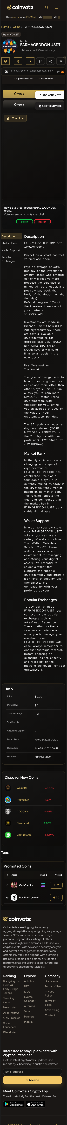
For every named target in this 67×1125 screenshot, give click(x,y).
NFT (26, 986)
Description (9, 236)
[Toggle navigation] (56, 7)
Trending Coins (8, 1000)
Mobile (28, 1021)
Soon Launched (9, 1025)
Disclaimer (51, 981)
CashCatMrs (26, 885)
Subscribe (32, 1080)
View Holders (47, 78)
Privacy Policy (49, 993)
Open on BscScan (24, 78)
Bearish (42, 221)
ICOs (27, 991)
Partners (29, 1016)
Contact (50, 1015)
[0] (61, 61)
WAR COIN (22, 787)
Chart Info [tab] (18, 118)
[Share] (50, 60)
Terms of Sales (50, 1002)
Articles (29, 981)
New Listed (10, 1007)
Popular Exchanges (8, 259)
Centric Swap (24, 834)
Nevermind (23, 823)
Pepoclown (23, 799)
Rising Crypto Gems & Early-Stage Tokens (11, 987)
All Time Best (11, 1012)
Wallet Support (11, 250)
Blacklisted (10, 1032)
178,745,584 (31, 17)
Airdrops (29, 1006)
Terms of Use (53, 986)
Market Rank (9, 243)
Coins (16, 26)
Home (5, 26)
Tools (27, 1011)
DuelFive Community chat (33, 897)
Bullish (24, 221)
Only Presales (11, 1017)
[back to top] (57, 1118)
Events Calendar (29, 998)
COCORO (22, 811)
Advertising (52, 1010)
